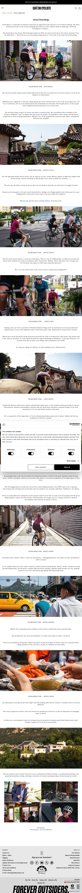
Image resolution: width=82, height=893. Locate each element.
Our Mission (76, 853)
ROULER (9, 13)
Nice (26, 880)
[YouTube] (42, 863)
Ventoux (41, 880)
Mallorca (51, 880)
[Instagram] (32, 863)
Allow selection (40, 467)
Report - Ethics (7, 855)
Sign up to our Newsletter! (42, 857)
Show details (71, 461)
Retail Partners (75, 858)
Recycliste (77, 860)
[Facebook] (37, 863)
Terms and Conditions (9, 868)
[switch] (31, 453)
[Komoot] (52, 863)
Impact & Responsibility (72, 855)
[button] (41, 870)
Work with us (75, 863)
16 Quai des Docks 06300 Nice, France (68, 868)
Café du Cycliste (75, 891)
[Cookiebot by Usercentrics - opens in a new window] (71, 424)
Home (4, 13)
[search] (75, 8)
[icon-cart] (79, 8)
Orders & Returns (7, 860)
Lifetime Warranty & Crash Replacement (14, 863)
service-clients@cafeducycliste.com (13, 873)
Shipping (5, 858)
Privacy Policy (6, 870)
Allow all (67, 467)
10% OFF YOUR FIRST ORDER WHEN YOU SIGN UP (41, 2)
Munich (40, 883)
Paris (33, 880)
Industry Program (74, 865)
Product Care (6, 865)
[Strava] (47, 863)
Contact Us (5, 853)
